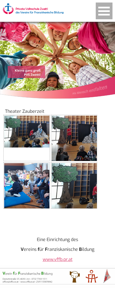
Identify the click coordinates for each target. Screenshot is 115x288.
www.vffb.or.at (58, 259)
